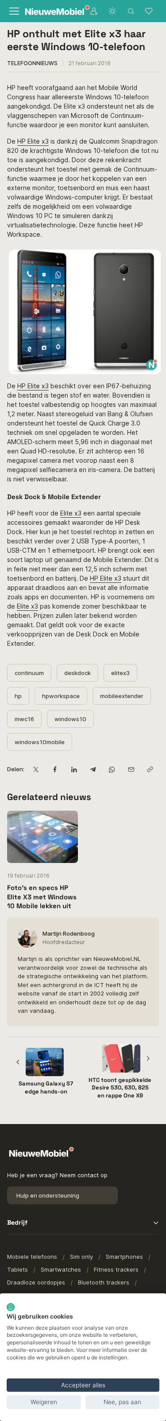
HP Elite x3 (33, 141)
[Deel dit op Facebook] (54, 769)
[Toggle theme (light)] (112, 11)
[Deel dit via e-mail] (131, 769)
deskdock (77, 672)
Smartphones (124, 1256)
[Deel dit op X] (35, 769)
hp (18, 695)
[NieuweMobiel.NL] (51, 11)
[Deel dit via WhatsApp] (112, 769)
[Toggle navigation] (13, 11)
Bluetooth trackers (103, 1282)
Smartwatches (61, 1269)
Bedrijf (17, 1222)
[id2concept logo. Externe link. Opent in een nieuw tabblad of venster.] (11, 1307)
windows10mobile (40, 742)
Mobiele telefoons (32, 1256)
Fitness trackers (116, 1269)
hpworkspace (61, 695)
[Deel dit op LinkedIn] (73, 769)
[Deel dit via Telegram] (92, 769)
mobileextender (121, 695)
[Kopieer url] (150, 769)
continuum (29, 672)
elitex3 (120, 672)
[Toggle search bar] (131, 11)
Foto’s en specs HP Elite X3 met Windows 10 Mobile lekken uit (42, 896)
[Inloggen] (94, 11)
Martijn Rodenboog (68, 933)
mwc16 (24, 718)
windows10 (70, 718)
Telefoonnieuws (32, 63)
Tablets (17, 1269)
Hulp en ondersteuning (47, 1195)
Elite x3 (70, 513)
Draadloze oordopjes (36, 1282)
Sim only (81, 1256)
